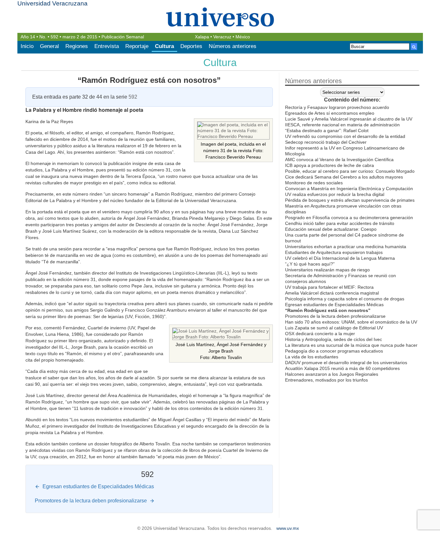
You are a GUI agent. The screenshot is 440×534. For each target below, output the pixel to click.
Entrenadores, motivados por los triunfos (326, 380)
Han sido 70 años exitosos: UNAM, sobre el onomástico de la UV (351, 322)
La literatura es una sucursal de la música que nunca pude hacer (351, 345)
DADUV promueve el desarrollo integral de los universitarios (346, 362)
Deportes (191, 46)
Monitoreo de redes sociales (314, 182)
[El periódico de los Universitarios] (220, 17)
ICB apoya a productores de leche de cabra (329, 165)
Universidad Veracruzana (52, 3)
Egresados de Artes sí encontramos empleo (329, 113)
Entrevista (106, 46)
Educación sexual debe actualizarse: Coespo (331, 229)
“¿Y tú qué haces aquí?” (310, 264)
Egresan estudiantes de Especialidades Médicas (334, 304)
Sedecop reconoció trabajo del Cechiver (326, 142)
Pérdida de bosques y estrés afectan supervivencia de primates (350, 200)
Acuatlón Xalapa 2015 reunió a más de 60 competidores (342, 368)
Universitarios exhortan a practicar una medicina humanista (345, 246)
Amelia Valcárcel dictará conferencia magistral (332, 293)
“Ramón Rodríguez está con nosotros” (149, 80)
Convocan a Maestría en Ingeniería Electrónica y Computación (349, 188)
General (49, 46)
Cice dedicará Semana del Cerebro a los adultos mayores (344, 177)
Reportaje (136, 46)
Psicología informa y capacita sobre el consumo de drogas (344, 298)
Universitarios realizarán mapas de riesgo (327, 269)
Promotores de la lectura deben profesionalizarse (335, 316)
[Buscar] (414, 46)
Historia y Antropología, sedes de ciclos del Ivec (333, 339)
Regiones (76, 46)
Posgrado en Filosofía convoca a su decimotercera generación (349, 217)
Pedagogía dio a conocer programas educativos (334, 351)
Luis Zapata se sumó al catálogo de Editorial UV (334, 327)
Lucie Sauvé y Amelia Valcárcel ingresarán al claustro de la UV (348, 118)
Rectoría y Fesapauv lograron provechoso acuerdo (337, 107)
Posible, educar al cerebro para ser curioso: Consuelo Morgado (350, 171)
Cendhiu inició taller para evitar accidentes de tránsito (339, 223)
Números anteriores (232, 46)
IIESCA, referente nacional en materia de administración (342, 124)
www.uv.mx (287, 528)
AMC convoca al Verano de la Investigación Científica (339, 159)
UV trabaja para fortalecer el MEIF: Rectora (329, 287)
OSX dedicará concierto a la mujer (320, 333)
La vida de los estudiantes (311, 356)
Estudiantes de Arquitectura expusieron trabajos (334, 252)
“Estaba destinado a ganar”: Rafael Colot (326, 130)
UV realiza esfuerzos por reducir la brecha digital (334, 194)
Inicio (27, 46)
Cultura (164, 46)
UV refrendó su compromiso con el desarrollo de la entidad (345, 136)
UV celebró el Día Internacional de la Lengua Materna (340, 258)
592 (54, 36)
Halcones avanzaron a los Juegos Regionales (331, 374)
